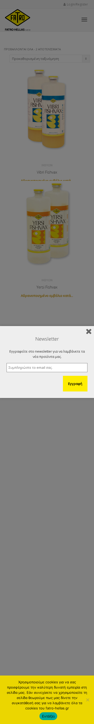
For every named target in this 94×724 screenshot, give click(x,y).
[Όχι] (87, 699)
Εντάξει (48, 716)
